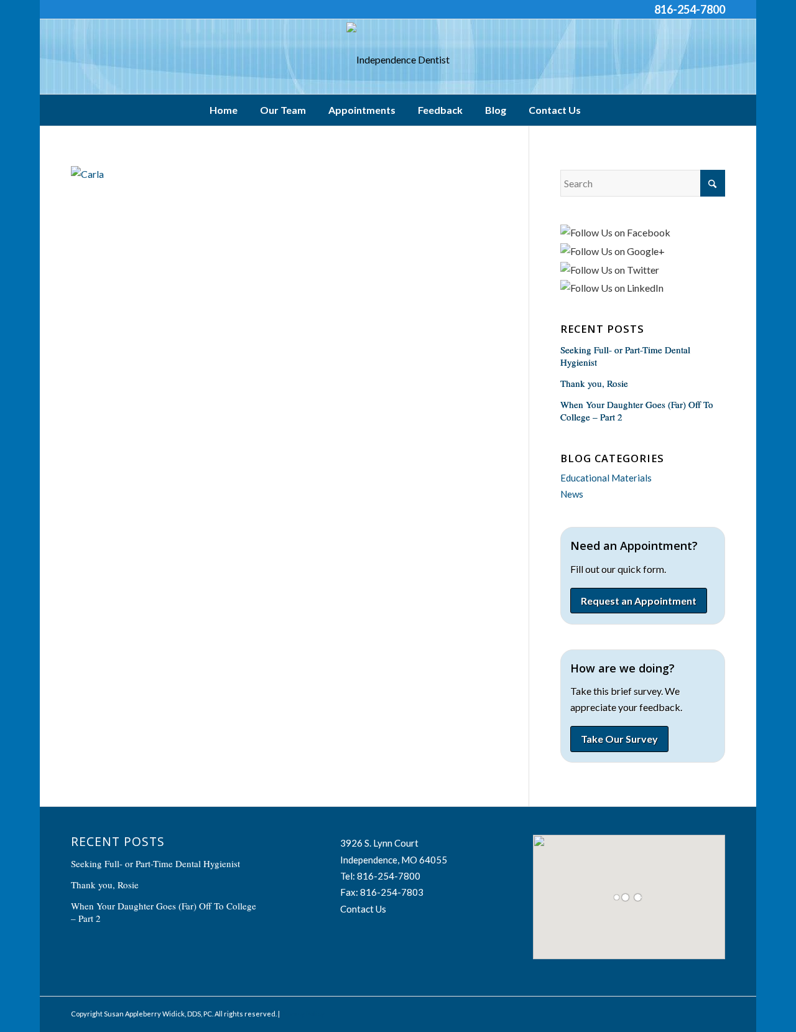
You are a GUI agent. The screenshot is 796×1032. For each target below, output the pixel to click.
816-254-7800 (689, 9)
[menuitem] (226, 110)
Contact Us (363, 908)
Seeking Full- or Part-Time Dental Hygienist (155, 863)
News (571, 494)
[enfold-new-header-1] (398, 59)
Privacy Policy (303, 1014)
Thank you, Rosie (594, 383)
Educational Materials (606, 477)
